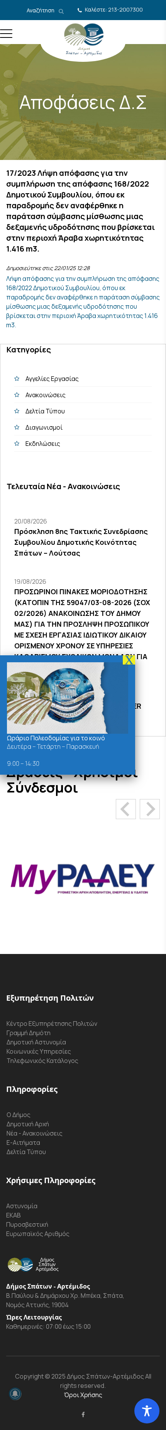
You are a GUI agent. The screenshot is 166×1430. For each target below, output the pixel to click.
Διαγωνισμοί (44, 427)
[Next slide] (150, 809)
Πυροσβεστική (27, 1224)
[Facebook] (83, 1414)
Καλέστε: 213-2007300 (114, 9)
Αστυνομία (21, 1206)
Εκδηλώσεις (42, 443)
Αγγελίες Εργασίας (52, 378)
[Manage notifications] (15, 1393)
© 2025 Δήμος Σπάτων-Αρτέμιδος (94, 1376)
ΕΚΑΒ (13, 1215)
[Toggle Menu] (6, 36)
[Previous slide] (126, 809)
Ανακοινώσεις (45, 395)
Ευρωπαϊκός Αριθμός (37, 1233)
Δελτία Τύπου (45, 411)
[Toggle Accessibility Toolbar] (147, 1411)
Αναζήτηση (41, 10)
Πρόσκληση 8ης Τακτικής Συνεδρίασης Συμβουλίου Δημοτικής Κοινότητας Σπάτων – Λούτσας (81, 542)
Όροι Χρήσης (83, 1395)
